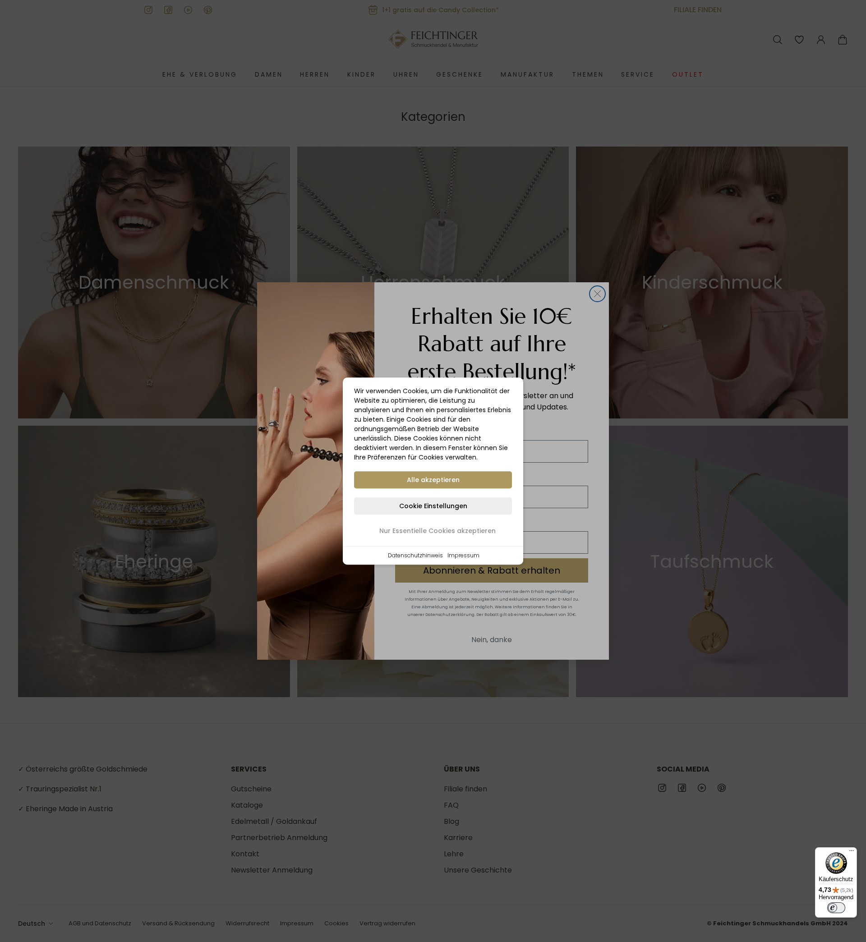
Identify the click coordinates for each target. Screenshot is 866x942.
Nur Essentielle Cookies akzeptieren (437, 530)
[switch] (836, 907)
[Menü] (851, 852)
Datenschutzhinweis (415, 555)
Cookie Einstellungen (433, 505)
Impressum (463, 555)
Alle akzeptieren (433, 479)
